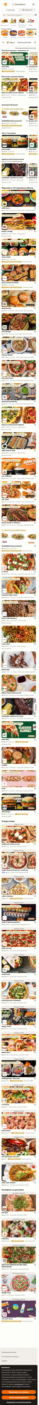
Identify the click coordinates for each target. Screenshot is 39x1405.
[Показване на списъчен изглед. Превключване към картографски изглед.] (35, 15)
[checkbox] (5, 34)
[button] (4, 4)
